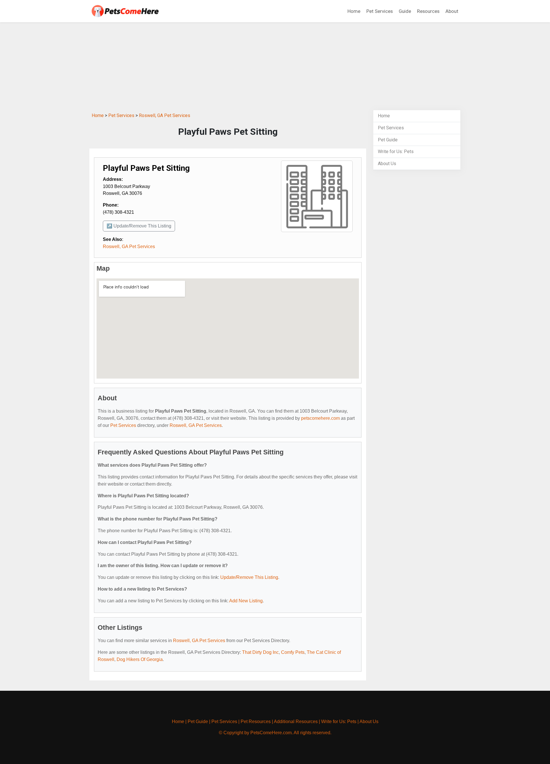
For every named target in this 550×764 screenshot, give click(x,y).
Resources (428, 11)
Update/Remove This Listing (249, 577)
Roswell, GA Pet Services (164, 115)
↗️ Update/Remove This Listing (139, 225)
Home (353, 11)
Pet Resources (256, 721)
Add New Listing (246, 600)
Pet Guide (388, 139)
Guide (405, 11)
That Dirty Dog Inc (260, 652)
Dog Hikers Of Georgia (140, 659)
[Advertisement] (275, 67)
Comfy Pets (293, 652)
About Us (387, 163)
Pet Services (379, 11)
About (451, 11)
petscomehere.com (320, 418)
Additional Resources (296, 721)
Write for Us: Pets (396, 151)
